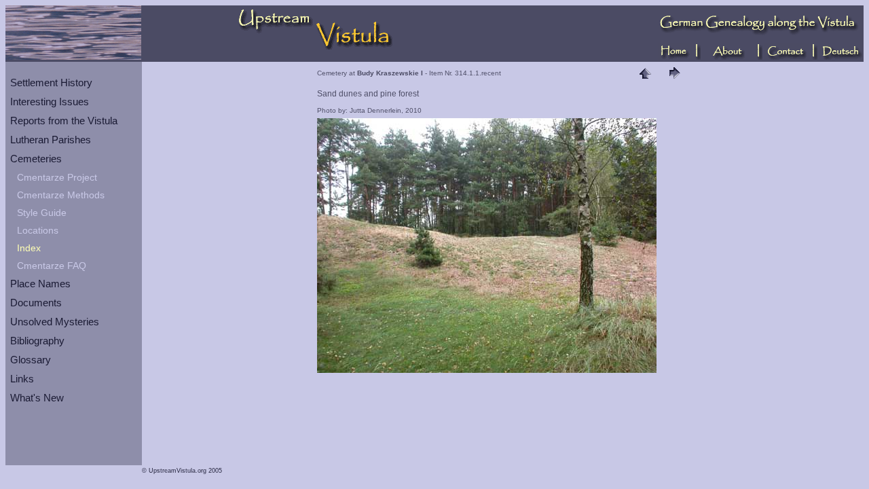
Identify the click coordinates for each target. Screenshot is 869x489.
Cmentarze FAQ (51, 265)
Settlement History (51, 82)
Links (22, 378)
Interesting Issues (49, 101)
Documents (36, 302)
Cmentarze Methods (61, 194)
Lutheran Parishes (50, 139)
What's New (37, 397)
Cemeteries (36, 158)
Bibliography (37, 340)
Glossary (30, 359)
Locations (37, 230)
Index (29, 247)
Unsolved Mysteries (54, 321)
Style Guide (42, 212)
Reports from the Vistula (63, 120)
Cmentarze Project (57, 177)
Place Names (40, 283)
